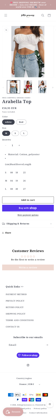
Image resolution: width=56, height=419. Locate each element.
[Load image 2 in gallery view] (27, 86)
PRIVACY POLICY (15, 300)
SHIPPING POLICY (16, 313)
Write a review (28, 267)
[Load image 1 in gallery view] (13, 86)
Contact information (38, 413)
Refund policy (25, 408)
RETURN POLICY (15, 307)
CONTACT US (13, 326)
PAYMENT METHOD (16, 294)
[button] (6, 15)
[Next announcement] (51, 5)
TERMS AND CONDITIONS (20, 320)
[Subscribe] (47, 345)
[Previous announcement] (5, 5)
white (8, 122)
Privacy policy (40, 408)
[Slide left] (3, 87)
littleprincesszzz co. (26, 405)
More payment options (28, 215)
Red (21, 122)
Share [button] (8, 232)
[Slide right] (53, 87)
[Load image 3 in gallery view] (42, 86)
